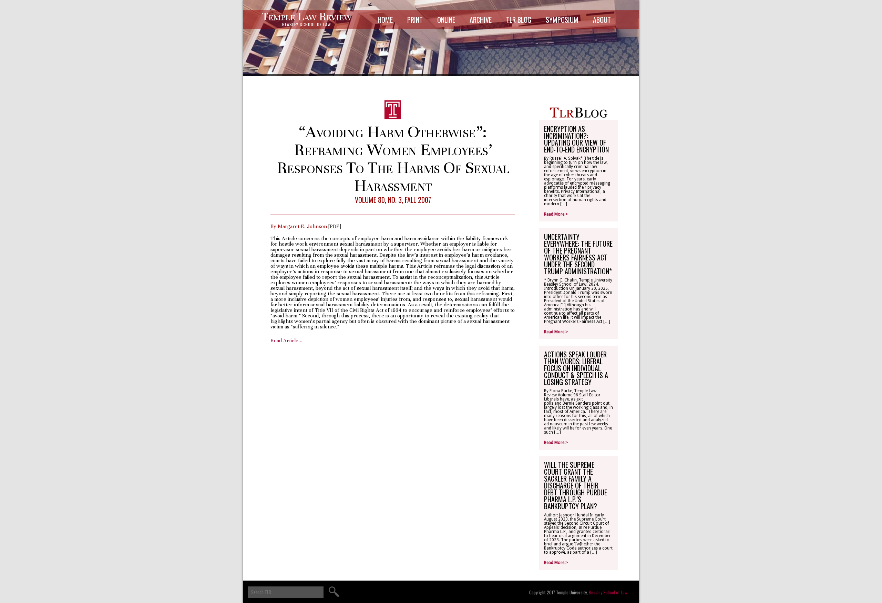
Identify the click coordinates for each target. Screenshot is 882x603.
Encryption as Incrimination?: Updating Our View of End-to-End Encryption (576, 139)
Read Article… (286, 340)
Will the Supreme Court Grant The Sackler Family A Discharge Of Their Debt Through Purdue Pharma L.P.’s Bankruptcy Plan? (575, 485)
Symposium (562, 19)
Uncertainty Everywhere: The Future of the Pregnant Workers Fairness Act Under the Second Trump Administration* (578, 253)
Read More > (556, 214)
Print (415, 19)
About (602, 19)
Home (385, 19)
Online (446, 19)
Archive (481, 19)
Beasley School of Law (608, 592)
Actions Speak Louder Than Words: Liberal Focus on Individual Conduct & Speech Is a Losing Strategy (576, 368)
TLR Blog (518, 19)
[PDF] (334, 226)
